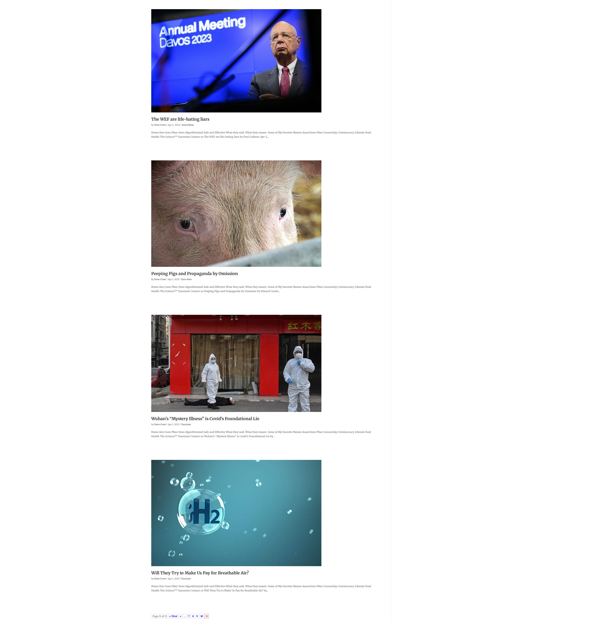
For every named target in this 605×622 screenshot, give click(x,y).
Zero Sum (186, 279)
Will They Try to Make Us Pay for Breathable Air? (200, 572)
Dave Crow (160, 124)
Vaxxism (186, 424)
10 (201, 616)
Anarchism (188, 124)
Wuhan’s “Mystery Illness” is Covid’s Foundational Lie (205, 418)
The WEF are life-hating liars (180, 119)
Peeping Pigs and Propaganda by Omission (194, 273)
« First (173, 616)
